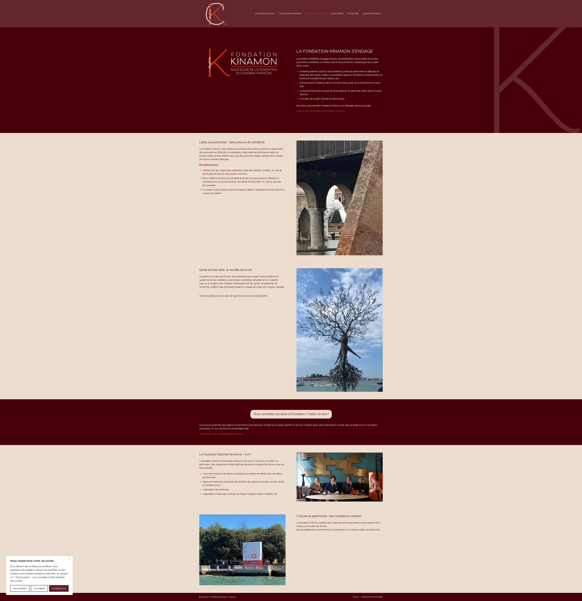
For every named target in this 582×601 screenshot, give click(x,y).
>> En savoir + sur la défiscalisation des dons (221, 434)
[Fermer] (69, 558)
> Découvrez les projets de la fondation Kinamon (320, 111)
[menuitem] (265, 13)
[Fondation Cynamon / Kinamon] (216, 13)
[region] (39, 575)
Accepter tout (59, 588)
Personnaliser (19, 588)
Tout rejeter (39, 588)
